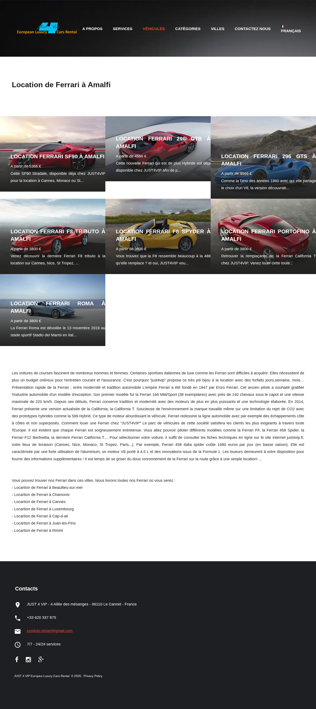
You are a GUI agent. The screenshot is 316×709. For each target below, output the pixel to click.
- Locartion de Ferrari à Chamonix (41, 494)
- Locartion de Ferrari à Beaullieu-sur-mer (47, 487)
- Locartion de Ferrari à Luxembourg (43, 509)
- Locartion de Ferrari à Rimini (37, 530)
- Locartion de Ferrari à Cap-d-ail (40, 516)
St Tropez (108, 444)
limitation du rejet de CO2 (272, 409)
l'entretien (72, 380)
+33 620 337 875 (41, 617)
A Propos (92, 29)
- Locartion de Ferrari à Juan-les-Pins (44, 523)
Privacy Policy (92, 676)
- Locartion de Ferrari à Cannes (39, 502)
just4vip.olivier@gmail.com (50, 631)
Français (291, 31)
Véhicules (154, 29)
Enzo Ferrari (227, 387)
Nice (76, 444)
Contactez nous (253, 29)
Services (122, 29)
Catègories (188, 29)
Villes (217, 29)
